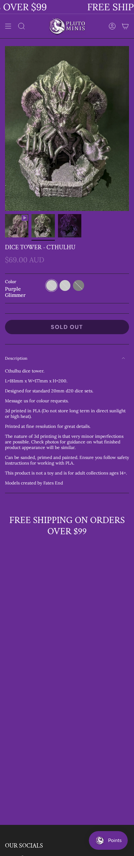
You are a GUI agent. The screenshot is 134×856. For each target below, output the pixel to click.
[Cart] (125, 25)
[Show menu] (8, 25)
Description (16, 358)
